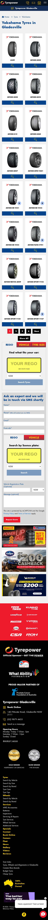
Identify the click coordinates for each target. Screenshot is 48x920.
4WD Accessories (10, 807)
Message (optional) (11, 494)
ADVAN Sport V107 (35, 319)
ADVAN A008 (35, 60)
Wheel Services (9, 822)
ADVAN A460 (35, 134)
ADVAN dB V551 (12, 208)
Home (6, 17)
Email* (6, 420)
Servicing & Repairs (11, 816)
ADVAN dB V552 (35, 208)
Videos (6, 850)
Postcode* (8, 428)
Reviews (7, 853)
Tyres (5, 777)
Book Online (9, 835)
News (6, 844)
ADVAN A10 (12, 134)
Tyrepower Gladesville (26, 8)
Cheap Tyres (8, 874)
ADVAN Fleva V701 (35, 245)
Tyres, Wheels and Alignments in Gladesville (20, 865)
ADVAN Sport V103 (35, 282)
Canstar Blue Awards (11, 868)
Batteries (6, 810)
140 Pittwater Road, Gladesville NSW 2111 (24, 713)
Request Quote (12, 520)
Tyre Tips (6, 792)
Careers (6, 838)
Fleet (5, 841)
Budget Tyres (8, 871)
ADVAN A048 (12, 97)
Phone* (17, 413)
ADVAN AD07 (12, 171)
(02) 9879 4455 (15, 719)
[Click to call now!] (27, 3)
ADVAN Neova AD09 (12, 282)
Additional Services (10, 825)
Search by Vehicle (10, 780)
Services (7, 804)
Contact (6, 832)
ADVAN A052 (35, 97)
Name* (7, 405)
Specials (7, 828)
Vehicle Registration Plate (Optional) (14, 485)
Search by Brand (9, 786)
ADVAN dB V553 (12, 245)
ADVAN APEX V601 (35, 171)
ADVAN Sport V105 (12, 319)
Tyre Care (7, 789)
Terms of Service (24, 513)
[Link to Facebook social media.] (24, 914)
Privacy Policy (9, 513)
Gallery (6, 847)
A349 (12, 60)
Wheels (6, 795)
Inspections (7, 813)
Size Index (7, 862)
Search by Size (9, 783)
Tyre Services (8, 819)
